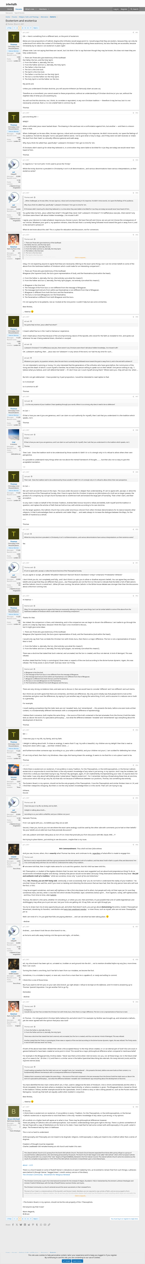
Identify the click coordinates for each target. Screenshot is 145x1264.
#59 (137, 1002)
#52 (137, 596)
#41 (137, 32)
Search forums (19, 13)
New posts (9, 13)
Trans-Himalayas (15, 1131)
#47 (137, 396)
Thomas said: (28, 197)
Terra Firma (16, 869)
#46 (137, 317)
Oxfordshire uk (15, 454)
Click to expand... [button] (80, 257)
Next (35, 28)
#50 (137, 529)
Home (9, 9)
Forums (19, 9)
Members (43, 9)
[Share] (133, 32)
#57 (137, 927)
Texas (18, 787)
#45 (137, 235)
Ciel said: (27, 401)
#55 (137, 798)
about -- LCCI (28, 1165)
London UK (17, 61)
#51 (137, 563)
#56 (137, 845)
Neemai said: (28, 606)
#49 (137, 472)
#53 (137, 730)
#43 (137, 160)
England (17, 259)
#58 (137, 959)
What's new (29, 9)
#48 (137, 430)
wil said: (26, 321)
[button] (36, 9)
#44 (137, 193)
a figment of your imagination (15, 187)
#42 (137, 113)
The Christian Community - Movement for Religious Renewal (46, 1174)
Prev (9, 28)
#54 (137, 765)
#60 (137, 1107)
